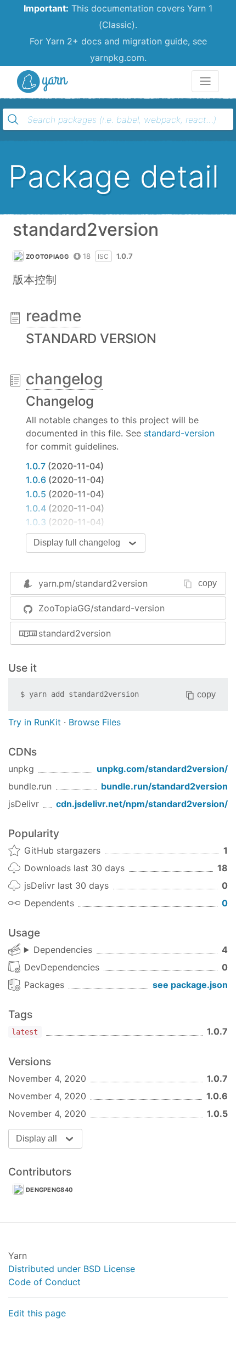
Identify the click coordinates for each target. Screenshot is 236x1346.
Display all (36, 1138)
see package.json (190, 984)
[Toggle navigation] (205, 81)
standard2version (74, 633)
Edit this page (37, 1313)
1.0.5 (36, 494)
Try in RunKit (34, 722)
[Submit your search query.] (13, 119)
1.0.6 (36, 479)
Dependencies (62, 949)
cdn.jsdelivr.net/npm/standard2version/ (142, 803)
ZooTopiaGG (47, 256)
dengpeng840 (49, 1190)
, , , (58, 950)
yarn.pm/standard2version (93, 583)
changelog (64, 379)
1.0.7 (36, 466)
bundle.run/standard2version (164, 786)
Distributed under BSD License (71, 1268)
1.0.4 (36, 508)
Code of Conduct (44, 1281)
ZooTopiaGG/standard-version (101, 608)
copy (207, 583)
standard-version (179, 433)
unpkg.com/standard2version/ (162, 768)
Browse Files (95, 722)
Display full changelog (76, 542)
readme (53, 315)
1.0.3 (36, 521)
